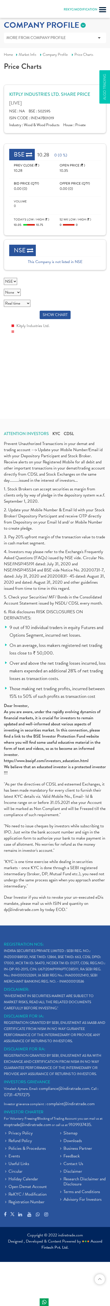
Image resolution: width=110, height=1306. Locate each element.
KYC (56, 434)
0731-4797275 (17, 1095)
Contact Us (73, 1164)
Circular (15, 1171)
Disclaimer (72, 1171)
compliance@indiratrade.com (64, 1088)
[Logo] (16, 10)
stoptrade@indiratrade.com (27, 1124)
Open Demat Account (27, 1187)
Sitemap (70, 1133)
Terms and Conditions (81, 1192)
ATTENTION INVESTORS (26, 434)
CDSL (69, 434)
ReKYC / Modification (27, 1194)
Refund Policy (20, 1141)
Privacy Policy (20, 1133)
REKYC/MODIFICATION (80, 9)
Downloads (72, 1141)
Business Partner (77, 1149)
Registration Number (26, 1202)
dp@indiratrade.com (22, 909)
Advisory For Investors (82, 1200)
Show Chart (55, 315)
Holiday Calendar (23, 1179)
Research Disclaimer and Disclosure (84, 1182)
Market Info (27, 54)
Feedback (71, 1156)
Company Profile (55, 54)
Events (14, 1156)
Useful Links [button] (18, 1164)
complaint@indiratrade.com (71, 1104)
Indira (44, 1302)
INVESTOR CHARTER (23, 1112)
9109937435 (80, 1124)
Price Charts (83, 54)
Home (8, 54)
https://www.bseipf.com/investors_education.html (46, 761)
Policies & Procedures (27, 1149)
